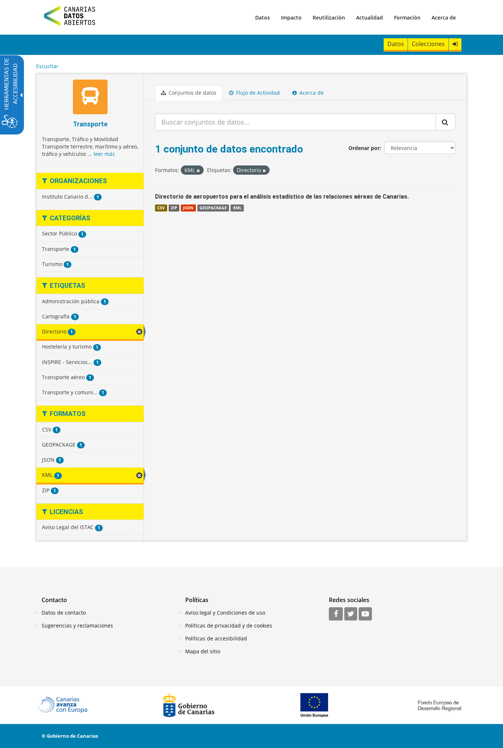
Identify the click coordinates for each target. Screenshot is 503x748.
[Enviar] (445, 121)
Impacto (291, 17)
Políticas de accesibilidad (216, 638)
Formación (407, 17)
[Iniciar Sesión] (455, 44)
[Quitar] (198, 170)
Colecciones (428, 44)
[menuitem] (262, 17)
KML (237, 207)
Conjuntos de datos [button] (192, 92)
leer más (104, 153)
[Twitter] (350, 614)
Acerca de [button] (311, 92)
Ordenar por (364, 147)
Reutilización (329, 17)
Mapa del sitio (202, 651)
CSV (161, 207)
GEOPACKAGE (213, 207)
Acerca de (444, 17)
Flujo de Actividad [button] (257, 92)
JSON (188, 207)
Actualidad (369, 17)
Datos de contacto (64, 612)
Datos (262, 17)
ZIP (174, 207)
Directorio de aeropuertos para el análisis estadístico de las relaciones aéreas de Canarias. (282, 196)
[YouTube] (365, 614)
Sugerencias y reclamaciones (77, 625)
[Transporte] (90, 98)
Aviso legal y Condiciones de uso (225, 612)
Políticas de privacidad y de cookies (228, 625)
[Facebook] (336, 614)
